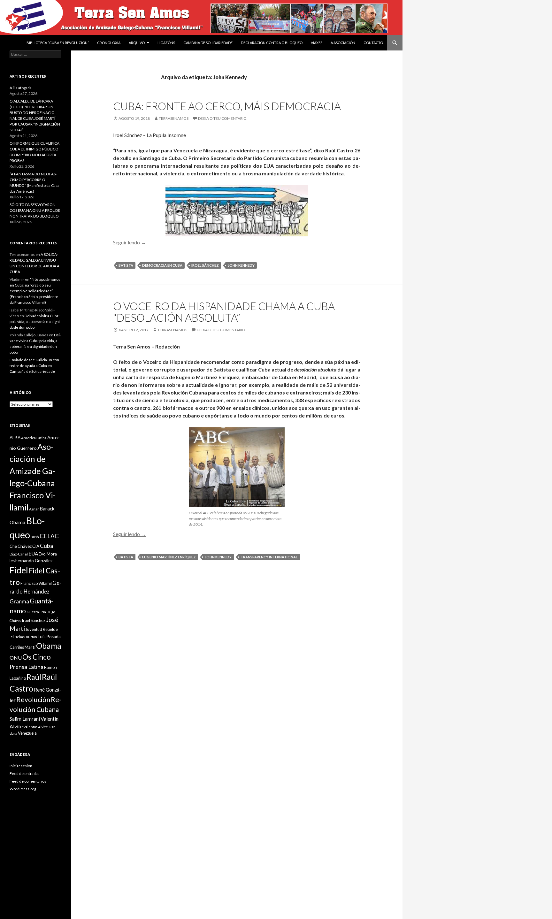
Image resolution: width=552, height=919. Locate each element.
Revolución (33, 699)
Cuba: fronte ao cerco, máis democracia (227, 106)
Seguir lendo (129, 242)
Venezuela (27, 733)
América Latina (34, 437)
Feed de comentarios (28, 781)
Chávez (25, 546)
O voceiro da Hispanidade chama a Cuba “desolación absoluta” (224, 312)
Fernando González (33, 560)
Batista (126, 265)
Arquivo (137, 43)
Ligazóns (166, 43)
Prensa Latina (26, 666)
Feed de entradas (25, 773)
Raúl (34, 676)
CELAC (49, 536)
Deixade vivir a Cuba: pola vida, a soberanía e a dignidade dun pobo (35, 321)
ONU (16, 658)
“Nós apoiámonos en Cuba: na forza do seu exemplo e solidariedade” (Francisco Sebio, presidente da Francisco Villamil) (35, 291)
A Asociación (343, 43)
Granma (19, 601)
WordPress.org (23, 788)
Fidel (19, 570)
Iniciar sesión (21, 765)
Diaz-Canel (19, 554)
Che (13, 546)
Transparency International (269, 557)
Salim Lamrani (25, 719)
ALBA (15, 437)
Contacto (373, 43)
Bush (35, 537)
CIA (35, 546)
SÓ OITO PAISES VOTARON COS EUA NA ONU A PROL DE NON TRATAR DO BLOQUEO (35, 210)
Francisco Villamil (36, 583)
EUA (33, 553)
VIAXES (316, 43)
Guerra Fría (36, 611)
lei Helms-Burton (23, 637)
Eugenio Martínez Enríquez (169, 557)
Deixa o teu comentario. (223, 118)
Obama (48, 645)
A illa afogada (21, 87)
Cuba (46, 545)
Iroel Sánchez (205, 265)
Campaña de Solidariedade (208, 43)
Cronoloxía (108, 43)
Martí (30, 647)
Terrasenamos (173, 118)
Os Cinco (36, 657)
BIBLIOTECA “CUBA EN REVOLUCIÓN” (58, 43)
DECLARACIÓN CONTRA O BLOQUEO (272, 43)
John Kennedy (241, 265)
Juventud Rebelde (42, 629)
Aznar (34, 509)
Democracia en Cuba (162, 265)
